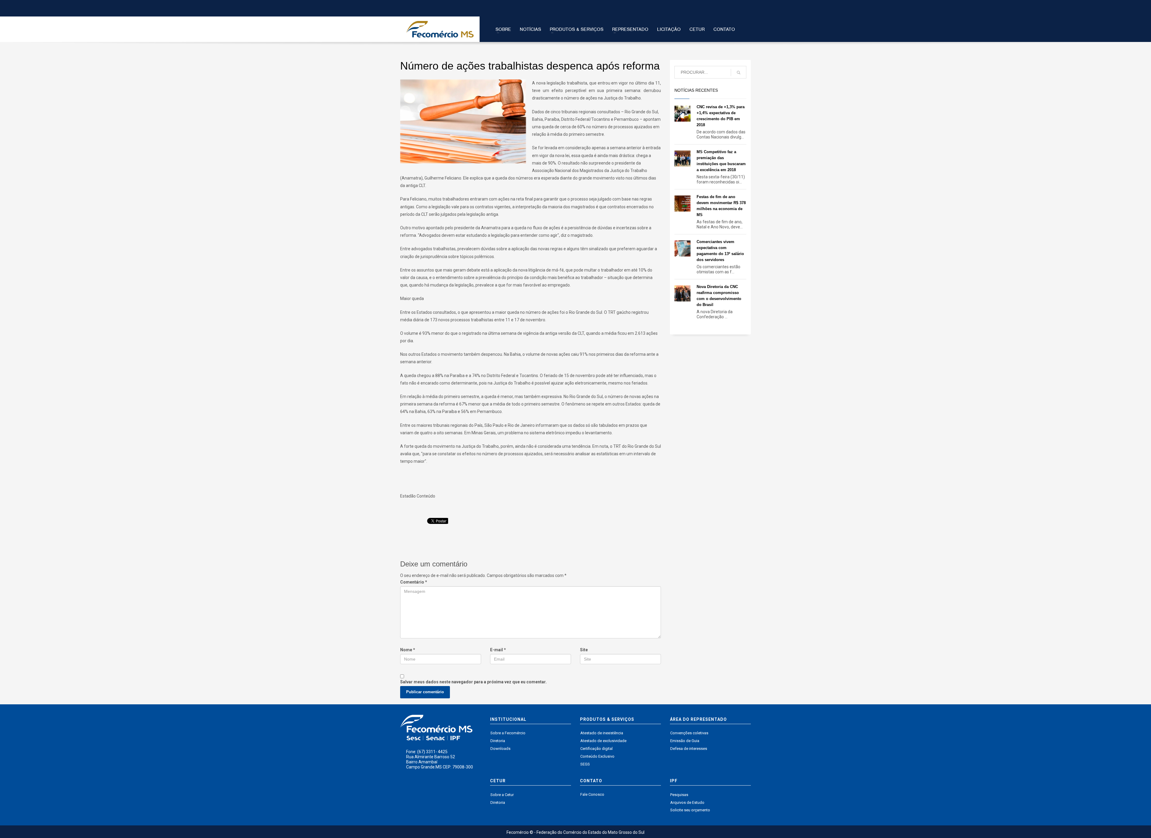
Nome (407, 649)
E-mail (498, 649)
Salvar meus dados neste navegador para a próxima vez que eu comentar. (473, 681)
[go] (738, 72)
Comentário (413, 582)
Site (584, 649)
